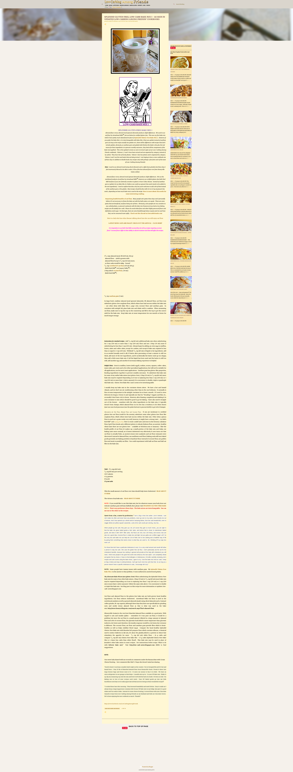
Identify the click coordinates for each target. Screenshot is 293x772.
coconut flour (117, 271)
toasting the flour (119, 422)
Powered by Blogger (147, 766)
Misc (144, 5)
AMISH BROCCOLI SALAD (176, 149)
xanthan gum (114, 296)
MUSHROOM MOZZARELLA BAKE (178, 123)
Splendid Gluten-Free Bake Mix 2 (146, 138)
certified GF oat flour (116, 266)
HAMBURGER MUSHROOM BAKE (178, 97)
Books (110, 5)
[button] (105, 24)
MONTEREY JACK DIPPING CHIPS (178, 289)
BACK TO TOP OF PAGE (138, 726)
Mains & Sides (133, 5)
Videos (148, 5)
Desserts (140, 5)
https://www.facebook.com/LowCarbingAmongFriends (121, 703)
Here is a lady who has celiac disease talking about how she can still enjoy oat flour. (135, 218)
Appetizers (116, 5)
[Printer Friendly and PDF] (108, 7)
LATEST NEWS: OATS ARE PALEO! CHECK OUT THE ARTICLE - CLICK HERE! (135, 223)
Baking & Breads (124, 5)
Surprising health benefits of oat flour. (118, 199)
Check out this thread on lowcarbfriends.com (146, 213)
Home (106, 5)
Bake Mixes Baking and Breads (112, 708)
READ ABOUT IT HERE (132, 498)
